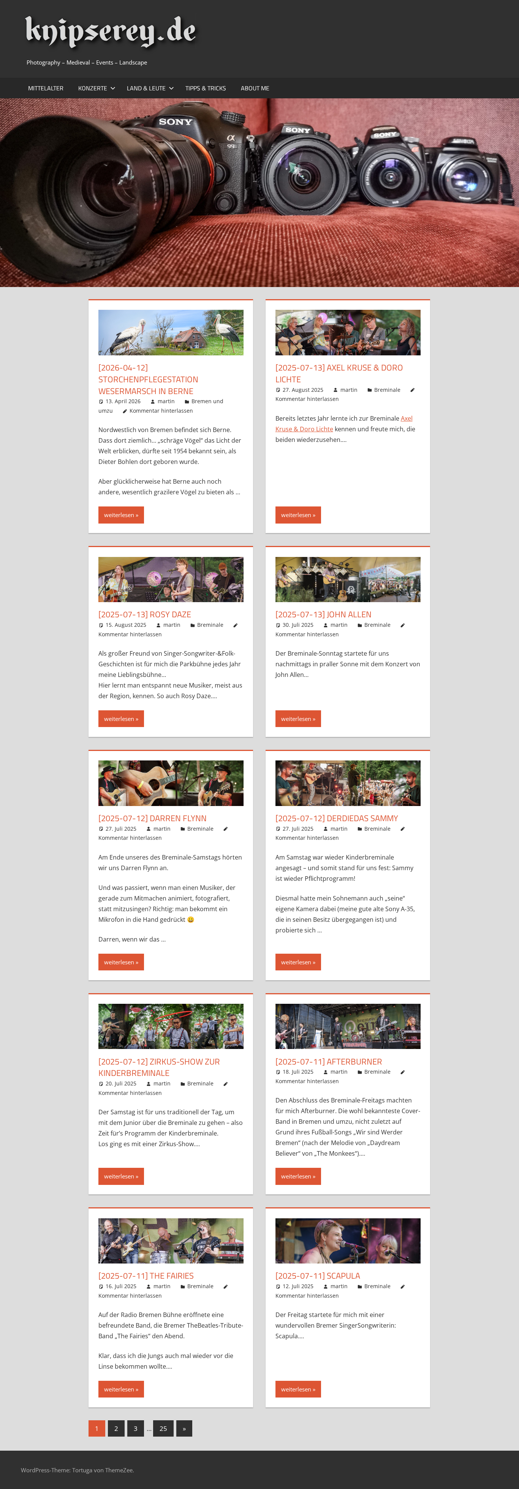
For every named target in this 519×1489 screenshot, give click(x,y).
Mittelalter (45, 88)
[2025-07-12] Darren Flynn (152, 818)
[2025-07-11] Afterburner (328, 1061)
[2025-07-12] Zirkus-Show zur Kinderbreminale (159, 1067)
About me (255, 88)
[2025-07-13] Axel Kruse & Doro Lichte (339, 373)
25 (163, 1428)
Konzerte (92, 88)
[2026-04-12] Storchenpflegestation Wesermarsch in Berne (148, 379)
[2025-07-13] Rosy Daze (144, 614)
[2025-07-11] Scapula (317, 1275)
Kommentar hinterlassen (161, 410)
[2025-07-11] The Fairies (146, 1275)
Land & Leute (146, 88)
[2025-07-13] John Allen (323, 614)
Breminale (387, 389)
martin (166, 401)
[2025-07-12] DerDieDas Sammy (336, 818)
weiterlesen (119, 515)
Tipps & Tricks (205, 88)
